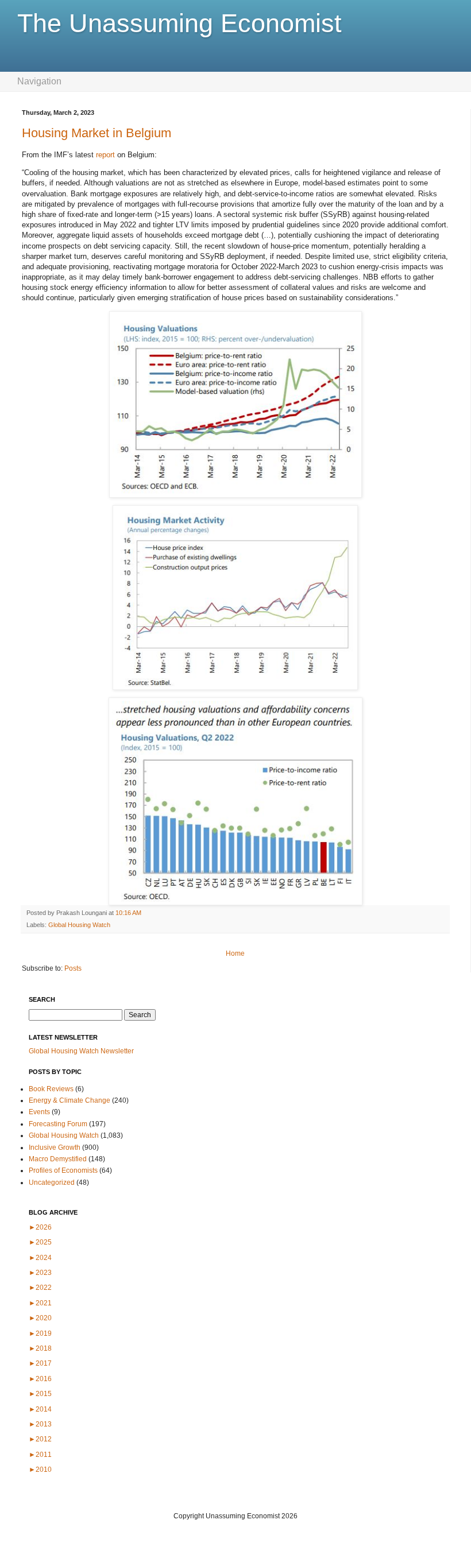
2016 (40, 1379)
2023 (40, 1273)
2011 (40, 1455)
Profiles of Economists (63, 1170)
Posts (73, 968)
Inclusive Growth (54, 1147)
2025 (40, 1242)
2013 (40, 1424)
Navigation (39, 81)
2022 (40, 1288)
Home (235, 953)
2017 (40, 1363)
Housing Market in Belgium (96, 133)
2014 (40, 1409)
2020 (40, 1318)
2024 (40, 1258)
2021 (40, 1303)
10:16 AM (128, 912)
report (105, 154)
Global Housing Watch (79, 924)
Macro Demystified (58, 1159)
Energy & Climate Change (69, 1100)
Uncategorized (52, 1182)
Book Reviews (51, 1089)
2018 (40, 1348)
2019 (40, 1333)
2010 (40, 1470)
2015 (40, 1394)
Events (39, 1112)
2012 (40, 1439)
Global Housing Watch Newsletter (81, 1051)
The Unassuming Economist (179, 23)
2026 (40, 1227)
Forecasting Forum (58, 1124)
